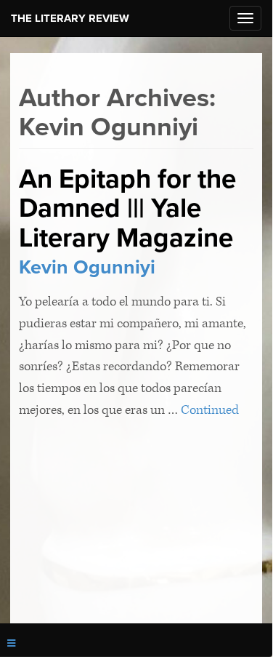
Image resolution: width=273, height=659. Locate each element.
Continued (210, 410)
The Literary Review (70, 18)
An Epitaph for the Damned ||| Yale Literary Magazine (127, 208)
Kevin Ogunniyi (87, 267)
